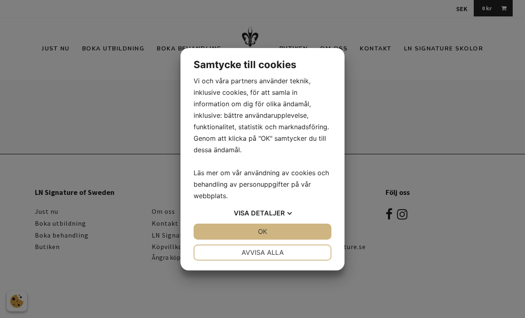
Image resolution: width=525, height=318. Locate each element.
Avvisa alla (263, 252)
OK (262, 231)
